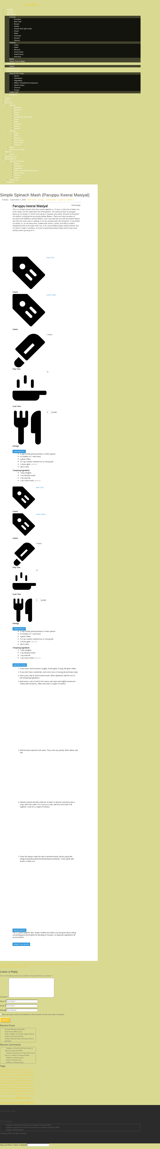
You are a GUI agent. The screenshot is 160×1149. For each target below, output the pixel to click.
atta (1, 1070)
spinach (6, 967)
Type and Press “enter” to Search (13, 1145)
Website (3, 1010)
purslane (28, 964)
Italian (21, 1078)
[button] (30, 4)
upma (12, 1098)
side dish (14, 1088)
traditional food (5, 1098)
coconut (17, 1072)
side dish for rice (38, 964)
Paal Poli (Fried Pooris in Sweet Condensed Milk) (33, 1125)
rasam (8, 1086)
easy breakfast (5, 1075)
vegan (11, 967)
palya (8, 1083)
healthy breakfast (5, 1078)
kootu (33, 1078)
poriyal (27, 1083)
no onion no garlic (22, 1081)
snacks (12, 1091)
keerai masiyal (20, 964)
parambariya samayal (17, 1083)
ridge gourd (28, 1086)
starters (9, 1094)
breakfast (10, 1070)
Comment (4, 997)
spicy (5, 1094)
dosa (31, 1072)
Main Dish (31, 200)
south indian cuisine (63, 964)
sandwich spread (5, 1088)
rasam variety (16, 1086)
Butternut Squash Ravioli (14, 1036)
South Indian (51, 200)
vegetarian (26, 1102)
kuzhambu (4, 1081)
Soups (41, 200)
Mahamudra (19, 1058)
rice (23, 1086)
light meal (11, 1081)
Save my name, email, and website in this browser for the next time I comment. (33, 1014)
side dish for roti (50, 964)
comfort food (24, 1072)
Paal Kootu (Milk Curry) (13, 1032)
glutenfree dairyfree (7, 964)
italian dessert (27, 1078)
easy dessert (15, 1075)
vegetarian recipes (20, 967)
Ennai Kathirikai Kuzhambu (15, 1029)
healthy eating (14, 1078)
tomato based (31, 1094)
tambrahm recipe (19, 1094)
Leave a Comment (66, 200)
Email (2, 1006)
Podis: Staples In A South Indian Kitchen (19, 1034)
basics (5, 1070)
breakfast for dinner (21, 1070)
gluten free (27, 1075)
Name (3, 1001)
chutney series (9, 1072)
